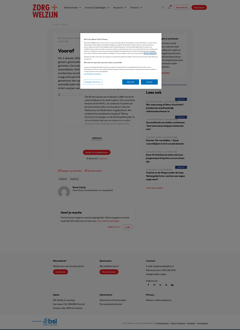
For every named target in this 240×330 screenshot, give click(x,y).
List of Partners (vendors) (92, 74)
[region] (121, 61)
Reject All (130, 82)
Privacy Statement (150, 53)
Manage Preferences (93, 82)
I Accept (149, 82)
